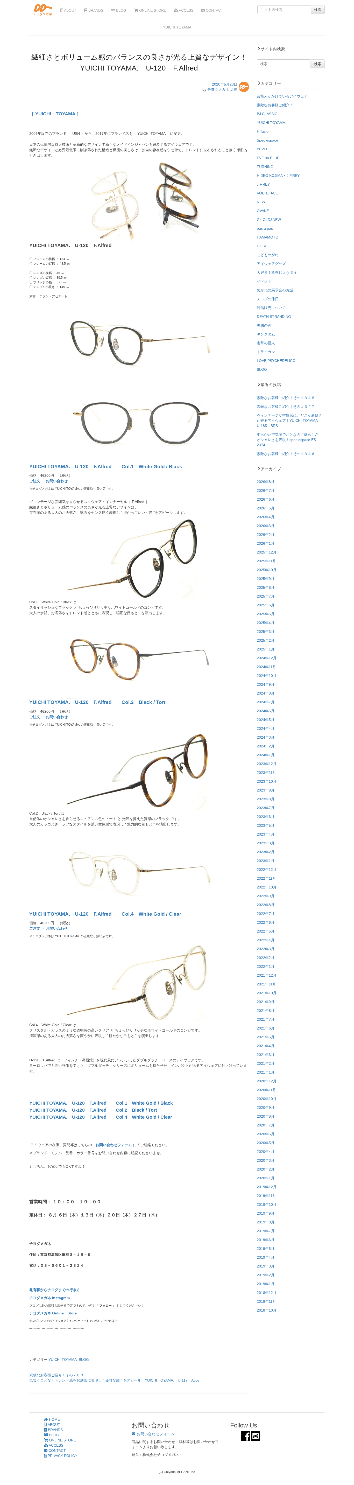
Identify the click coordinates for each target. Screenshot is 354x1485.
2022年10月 (267, 887)
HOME (54, 1419)
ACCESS (185, 10)
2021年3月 (265, 1055)
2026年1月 (265, 543)
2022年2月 (265, 958)
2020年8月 (265, 1116)
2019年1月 (265, 1284)
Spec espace (267, 140)
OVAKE (263, 211)
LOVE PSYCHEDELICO (276, 361)
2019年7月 (265, 1231)
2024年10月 (267, 676)
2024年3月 (265, 737)
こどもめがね (268, 255)
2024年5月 (265, 720)
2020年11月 (266, 1090)
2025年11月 (266, 561)
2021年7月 (265, 1019)
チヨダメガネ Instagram (49, 1298)
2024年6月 (265, 711)
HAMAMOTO (267, 237)
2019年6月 (265, 1240)
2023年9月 (265, 790)
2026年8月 (265, 482)
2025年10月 (267, 570)
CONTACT (214, 10)
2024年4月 (265, 728)
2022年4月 (265, 940)
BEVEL (262, 149)
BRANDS (95, 10)
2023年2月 (265, 852)
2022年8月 (265, 905)
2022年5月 (265, 931)
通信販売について (271, 308)
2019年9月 (265, 1213)
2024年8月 (265, 693)
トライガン (266, 352)
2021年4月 (265, 1046)
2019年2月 (265, 1275)
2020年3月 (265, 1160)
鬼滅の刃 (264, 325)
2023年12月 (267, 764)
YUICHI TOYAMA (62, 1359)
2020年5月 (265, 1143)
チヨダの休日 (268, 299)
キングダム (266, 334)
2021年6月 (265, 1028)
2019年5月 (265, 1248)
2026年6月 (265, 499)
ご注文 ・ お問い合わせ (48, 481)
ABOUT (69, 10)
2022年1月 (265, 966)
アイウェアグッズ (271, 264)
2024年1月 (265, 755)
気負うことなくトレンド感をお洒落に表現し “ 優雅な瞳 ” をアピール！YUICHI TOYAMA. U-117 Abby (114, 1380)
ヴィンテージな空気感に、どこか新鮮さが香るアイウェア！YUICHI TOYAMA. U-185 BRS (289, 420)
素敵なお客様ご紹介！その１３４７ (286, 406)
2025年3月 (265, 631)
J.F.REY (263, 184)
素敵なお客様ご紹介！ (275, 105)
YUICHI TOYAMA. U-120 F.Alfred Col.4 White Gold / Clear (105, 914)
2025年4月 (265, 623)
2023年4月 (265, 834)
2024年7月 (265, 702)
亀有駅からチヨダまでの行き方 (54, 1290)
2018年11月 (266, 1301)
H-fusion (264, 131)
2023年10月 (267, 781)
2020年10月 (267, 1099)
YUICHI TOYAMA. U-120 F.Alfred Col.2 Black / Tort (97, 702)
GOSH (262, 246)
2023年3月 (265, 843)
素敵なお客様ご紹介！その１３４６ (286, 454)
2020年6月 (265, 1134)
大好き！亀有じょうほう (277, 272)
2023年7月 (265, 808)
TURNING (265, 167)
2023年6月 (265, 817)
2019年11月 (266, 1196)
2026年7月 (265, 490)
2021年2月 (265, 1063)
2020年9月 (265, 1107)
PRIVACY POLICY (62, 1456)
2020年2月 (265, 1169)
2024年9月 (265, 684)
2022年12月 (267, 869)
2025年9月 (265, 579)
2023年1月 (265, 861)
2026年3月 (265, 526)
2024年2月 (265, 746)
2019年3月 (265, 1266)
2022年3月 (265, 949)
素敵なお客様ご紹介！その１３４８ (286, 398)
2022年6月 (265, 922)
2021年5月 (265, 1037)
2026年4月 (265, 517)
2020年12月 (267, 1081)
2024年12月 (267, 658)
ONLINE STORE (152, 10)
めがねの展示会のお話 (275, 290)
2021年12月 (267, 975)
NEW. (261, 202)
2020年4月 (265, 1152)
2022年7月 (265, 914)
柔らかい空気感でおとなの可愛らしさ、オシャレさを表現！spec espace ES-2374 (289, 439)
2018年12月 (267, 1293)
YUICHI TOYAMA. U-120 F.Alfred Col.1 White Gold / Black (105, 466)
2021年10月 (267, 993)
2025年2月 (265, 640)
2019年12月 (267, 1187)
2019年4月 (265, 1257)
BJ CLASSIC (267, 114)
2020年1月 (265, 1178)
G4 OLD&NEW (269, 220)
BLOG (120, 10)
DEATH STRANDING (274, 316)
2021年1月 (265, 1072)
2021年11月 (266, 984)
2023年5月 (265, 825)
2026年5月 (265, 508)
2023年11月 (266, 772)
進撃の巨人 (266, 343)
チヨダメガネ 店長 (222, 89)
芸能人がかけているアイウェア (282, 96)
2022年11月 (266, 878)
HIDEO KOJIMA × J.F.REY (278, 175)
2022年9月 (265, 896)
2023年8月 (265, 799)
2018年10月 (267, 1310)
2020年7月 (265, 1125)
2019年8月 (265, 1222)
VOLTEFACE (267, 193)
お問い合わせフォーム (114, 1145)
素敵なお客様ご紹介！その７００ (56, 1375)
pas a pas (265, 228)
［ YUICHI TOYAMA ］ (55, 113)
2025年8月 (265, 587)
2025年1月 (265, 649)
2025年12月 (267, 552)
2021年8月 (265, 1010)
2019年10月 (267, 1204)
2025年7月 (265, 596)
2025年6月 (265, 605)
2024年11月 (266, 667)
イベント (264, 281)
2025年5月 (265, 614)
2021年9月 (265, 1002)
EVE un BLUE (268, 158)
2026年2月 (265, 535)
